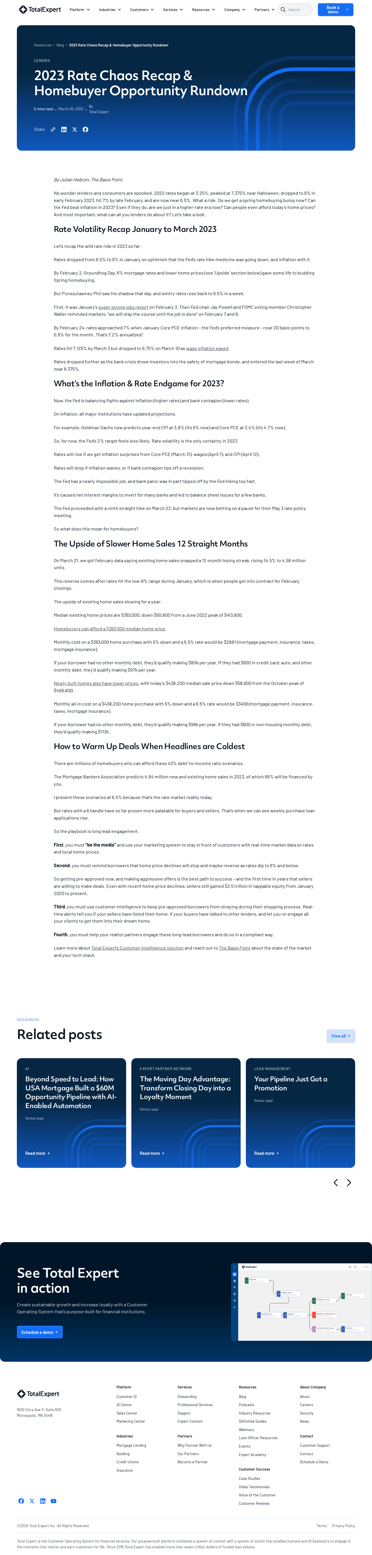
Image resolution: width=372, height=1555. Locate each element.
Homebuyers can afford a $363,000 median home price (109, 628)
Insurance (125, 1470)
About (305, 1397)
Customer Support (315, 1445)
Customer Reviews (254, 1503)
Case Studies (249, 1478)
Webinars (246, 1430)
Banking (123, 1454)
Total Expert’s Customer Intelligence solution (137, 947)
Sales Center (127, 1413)
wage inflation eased (207, 348)
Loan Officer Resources (258, 1438)
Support (184, 1413)
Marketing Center (131, 1421)
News (304, 1421)
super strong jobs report (124, 307)
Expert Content (190, 1421)
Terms (322, 1526)
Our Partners (188, 1454)
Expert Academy (252, 1455)
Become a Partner (193, 1462)
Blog (60, 45)
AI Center (124, 1405)
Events (244, 1446)
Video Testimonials (254, 1487)
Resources (42, 45)
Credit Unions (128, 1462)
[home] (40, 9)
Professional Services (195, 1405)
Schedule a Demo (314, 1462)
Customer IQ (127, 1397)
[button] (80, 9)
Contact (306, 1454)
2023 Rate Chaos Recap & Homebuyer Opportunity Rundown (118, 45)
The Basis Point (235, 947)
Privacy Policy (343, 1526)
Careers (306, 1405)
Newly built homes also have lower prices (96, 683)
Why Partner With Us (195, 1445)
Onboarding (187, 1397)
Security (307, 1413)
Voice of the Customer (257, 1495)
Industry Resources (255, 1413)
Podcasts (246, 1405)
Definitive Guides (253, 1421)
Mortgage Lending (131, 1445)
